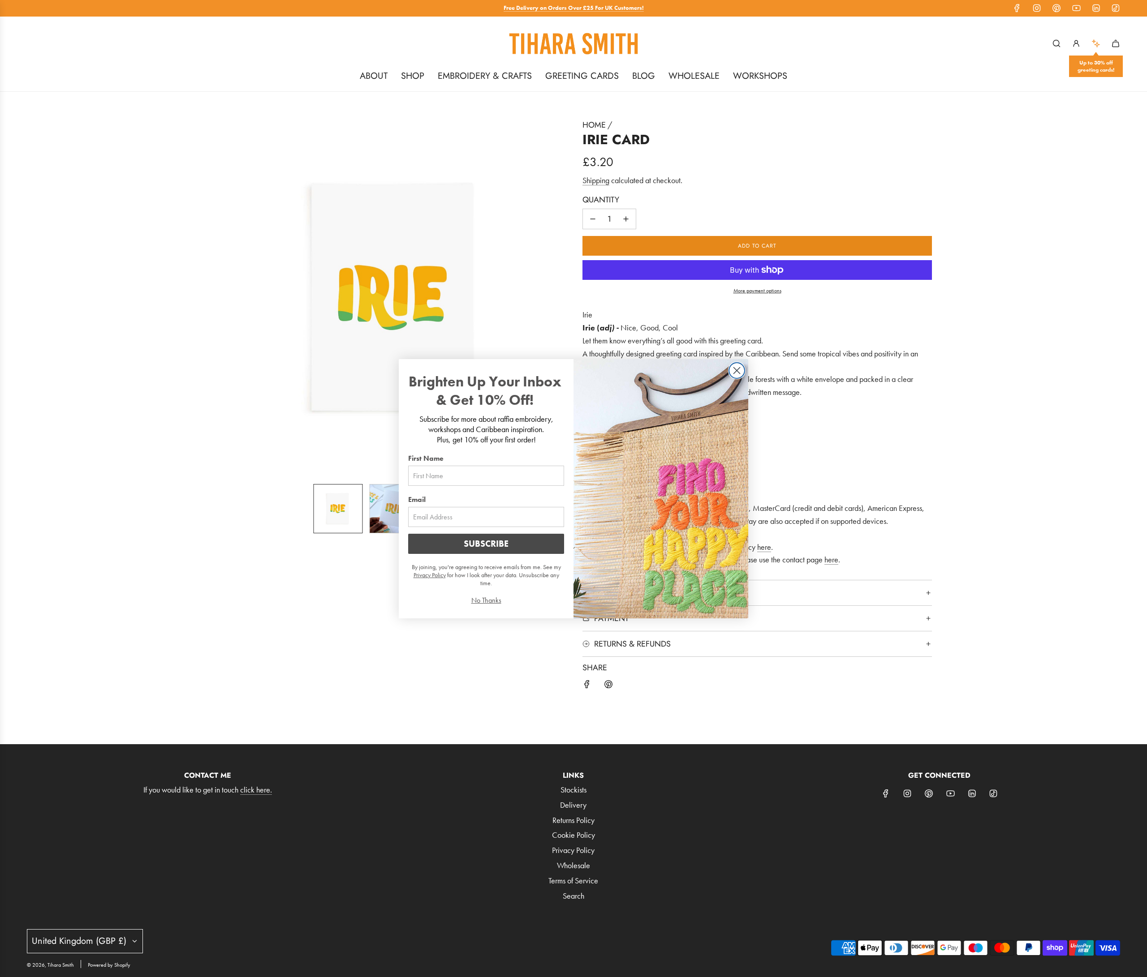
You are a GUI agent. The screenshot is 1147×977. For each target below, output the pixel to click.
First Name (426, 458)
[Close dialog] (737, 370)
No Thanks (486, 600)
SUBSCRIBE (486, 543)
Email (417, 499)
